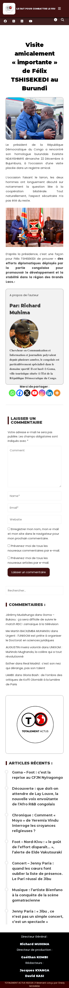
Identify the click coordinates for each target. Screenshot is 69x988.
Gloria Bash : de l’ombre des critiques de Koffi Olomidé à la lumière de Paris (34, 679)
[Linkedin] (49, 393)
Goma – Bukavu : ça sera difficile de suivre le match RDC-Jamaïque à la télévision (32, 619)
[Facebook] (19, 393)
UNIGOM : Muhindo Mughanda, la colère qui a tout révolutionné (34, 651)
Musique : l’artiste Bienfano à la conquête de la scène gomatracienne (37, 895)
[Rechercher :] (34, 590)
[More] (57, 393)
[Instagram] (42, 393)
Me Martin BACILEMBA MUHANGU (28, 631)
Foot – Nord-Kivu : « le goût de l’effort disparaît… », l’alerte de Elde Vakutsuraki (37, 847)
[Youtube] (34, 393)
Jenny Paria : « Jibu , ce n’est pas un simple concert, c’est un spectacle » (37, 916)
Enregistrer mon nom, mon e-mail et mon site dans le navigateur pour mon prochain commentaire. (33, 533)
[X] (27, 393)
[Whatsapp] (12, 393)
